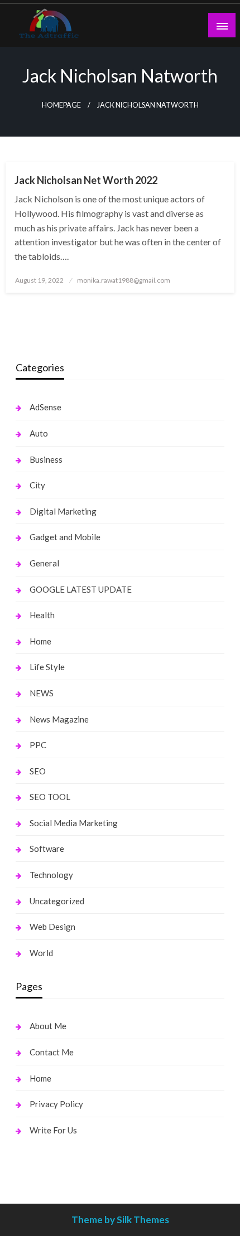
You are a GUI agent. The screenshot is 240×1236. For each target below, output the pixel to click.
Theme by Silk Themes (120, 1219)
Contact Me (52, 1052)
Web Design (52, 927)
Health (42, 615)
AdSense (45, 407)
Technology (51, 875)
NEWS (42, 693)
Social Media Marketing (74, 823)
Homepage (61, 105)
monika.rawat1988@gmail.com (123, 280)
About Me (48, 1026)
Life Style (47, 667)
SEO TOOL (50, 797)
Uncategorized (57, 901)
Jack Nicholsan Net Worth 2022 (86, 180)
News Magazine (59, 719)
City (37, 485)
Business (46, 459)
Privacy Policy (56, 1104)
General (44, 563)
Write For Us (53, 1130)
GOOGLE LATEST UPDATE (81, 589)
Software (47, 849)
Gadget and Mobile (65, 537)
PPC (38, 745)
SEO (38, 771)
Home (40, 641)
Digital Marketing (63, 511)
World (41, 953)
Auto (39, 433)
